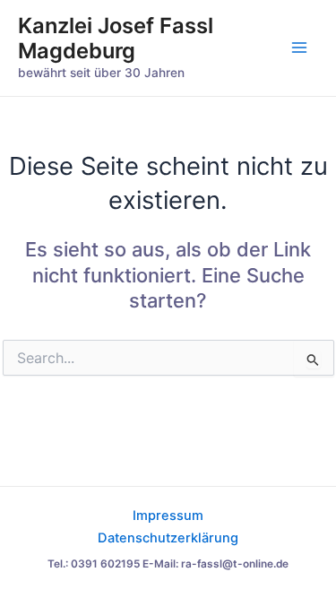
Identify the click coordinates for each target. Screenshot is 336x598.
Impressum (168, 515)
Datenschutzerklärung (168, 538)
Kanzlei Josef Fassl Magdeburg (115, 38)
